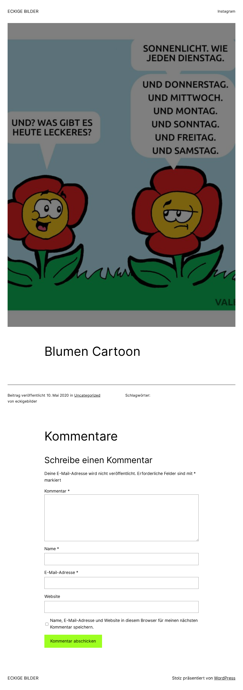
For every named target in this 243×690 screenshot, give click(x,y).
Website (52, 596)
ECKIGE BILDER (23, 11)
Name (51, 548)
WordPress (224, 678)
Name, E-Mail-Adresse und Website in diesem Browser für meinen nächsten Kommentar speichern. (124, 623)
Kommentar (57, 490)
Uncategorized (87, 395)
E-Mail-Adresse (61, 572)
